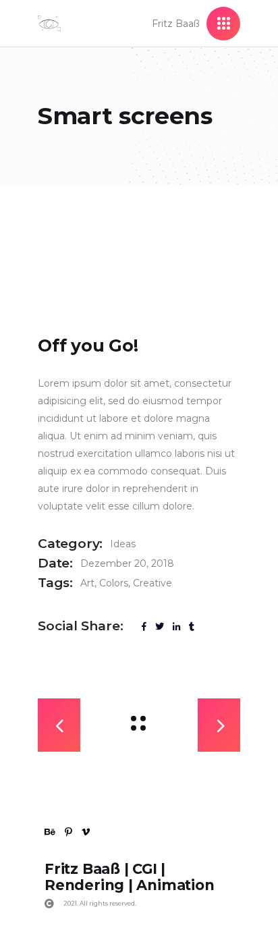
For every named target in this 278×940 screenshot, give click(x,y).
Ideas (123, 544)
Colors (113, 583)
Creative (152, 583)
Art (87, 583)
